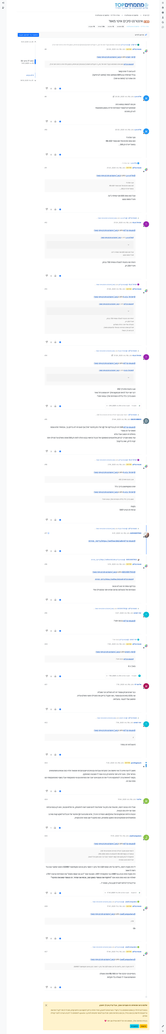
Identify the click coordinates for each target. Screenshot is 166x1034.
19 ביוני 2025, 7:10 (122, 684)
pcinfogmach (136, 763)
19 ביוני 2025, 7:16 (122, 722)
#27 (46, 952)
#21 (46, 684)
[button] (163, 1026)
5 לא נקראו (30, 75)
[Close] (46, 1005)
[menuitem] (3, 3)
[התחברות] (3, 3)
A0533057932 (135, 533)
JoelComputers (135, 836)
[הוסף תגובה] (60, 88)
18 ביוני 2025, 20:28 (122, 96)
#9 (46, 96)
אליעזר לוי (137, 684)
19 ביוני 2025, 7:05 (114, 644)
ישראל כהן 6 (137, 222)
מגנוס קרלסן (136, 49)
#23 (46, 763)
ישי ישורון (134, 45)
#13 (46, 289)
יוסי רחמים (137, 613)
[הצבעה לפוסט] (55, 88)
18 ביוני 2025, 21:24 (121, 222)
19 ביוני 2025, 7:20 (112, 763)
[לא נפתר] (163, 13)
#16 (46, 464)
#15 (46, 419)
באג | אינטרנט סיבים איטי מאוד (109, 57)
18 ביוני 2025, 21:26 (114, 289)
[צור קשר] (163, 27)
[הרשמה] (3, 8)
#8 (46, 49)
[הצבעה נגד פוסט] (47, 88)
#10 (46, 130)
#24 (46, 799)
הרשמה (143, 1026)
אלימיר (138, 799)
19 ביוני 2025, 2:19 (114, 464)
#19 (46, 613)
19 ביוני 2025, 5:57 (122, 613)
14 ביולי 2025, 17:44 (114, 952)
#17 (46, 533)
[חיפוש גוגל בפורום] (163, 22)
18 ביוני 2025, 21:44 (119, 419)
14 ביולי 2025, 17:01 (117, 836)
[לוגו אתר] (131, 6)
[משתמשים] (163, 17)
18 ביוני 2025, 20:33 (122, 130)
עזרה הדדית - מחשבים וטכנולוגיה (138, 26)
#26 (46, 906)
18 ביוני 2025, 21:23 (114, 168)
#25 (46, 836)
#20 (46, 644)
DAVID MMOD (136, 419)
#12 (46, 222)
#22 (46, 722)
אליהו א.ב (137, 96)
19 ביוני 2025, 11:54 (125, 799)
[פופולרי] (163, 8)
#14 (46, 355)
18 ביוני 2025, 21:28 (121, 355)
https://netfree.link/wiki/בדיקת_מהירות (105, 541)
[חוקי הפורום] (163, 3)
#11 (46, 168)
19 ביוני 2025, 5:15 (114, 564)
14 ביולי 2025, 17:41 (114, 906)
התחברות (134, 1026)
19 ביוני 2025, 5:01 (118, 533)
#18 (46, 564)
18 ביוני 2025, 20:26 (113, 49)
